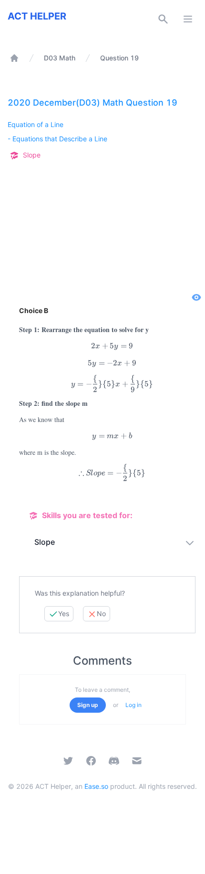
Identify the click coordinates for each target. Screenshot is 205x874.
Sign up (87, 704)
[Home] (14, 58)
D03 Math (59, 58)
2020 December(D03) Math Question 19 (92, 103)
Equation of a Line (35, 124)
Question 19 (119, 58)
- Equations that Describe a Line (57, 139)
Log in (133, 704)
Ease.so (96, 786)
